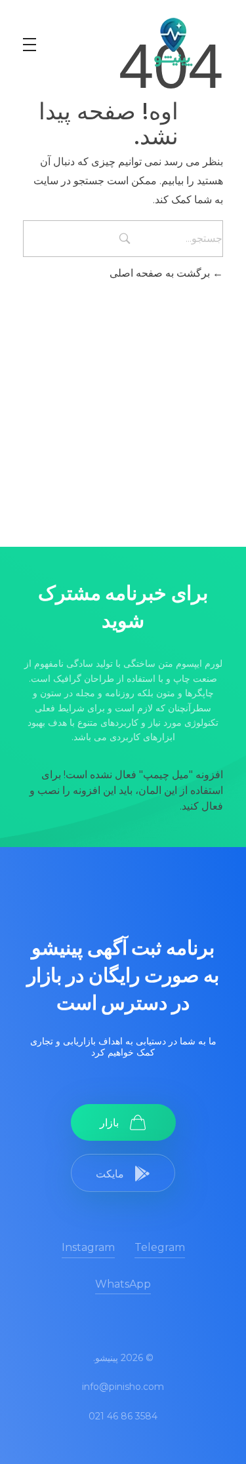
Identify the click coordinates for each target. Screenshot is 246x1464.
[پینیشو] (173, 42)
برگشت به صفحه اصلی (161, 273)
